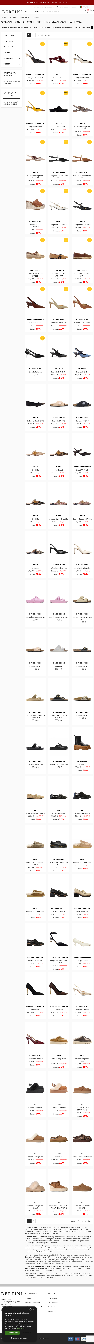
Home (3, 17)
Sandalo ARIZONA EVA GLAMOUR (35, 716)
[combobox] (58, 11)
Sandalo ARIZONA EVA (58, 617)
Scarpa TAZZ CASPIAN (82, 1157)
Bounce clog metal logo (58, 1060)
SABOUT (58, 1157)
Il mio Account (53, 1298)
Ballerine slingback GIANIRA (82, 128)
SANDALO (59, 470)
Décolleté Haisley (82, 1010)
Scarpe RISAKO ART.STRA (59, 275)
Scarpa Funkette (35, 1108)
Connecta (46, 1339)
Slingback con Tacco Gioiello (58, 962)
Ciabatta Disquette (35, 1157)
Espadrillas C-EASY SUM (82, 275)
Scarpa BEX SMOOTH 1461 (59, 863)
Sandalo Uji (58, 666)
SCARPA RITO (35, 323)
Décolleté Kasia (35, 372)
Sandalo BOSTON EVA (35, 617)
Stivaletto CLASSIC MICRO (82, 1207)
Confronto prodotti (55, 1307)
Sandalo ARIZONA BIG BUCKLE (82, 618)
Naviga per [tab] (9, 36)
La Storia (28, 1298)
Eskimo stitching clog (82, 862)
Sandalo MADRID (35, 666)
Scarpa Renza (82, 961)
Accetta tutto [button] (12, 1333)
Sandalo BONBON (58, 372)
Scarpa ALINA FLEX (82, 323)
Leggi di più (21, 1328)
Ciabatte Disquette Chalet (35, 1207)
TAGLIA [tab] (6, 52)
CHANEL (35, 470)
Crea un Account (64, 7)
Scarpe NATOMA (35, 961)
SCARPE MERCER (82, 813)
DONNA (13, 17)
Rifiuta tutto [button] (27, 1333)
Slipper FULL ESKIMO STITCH (35, 863)
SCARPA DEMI (59, 127)
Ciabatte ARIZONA (35, 764)
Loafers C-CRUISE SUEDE (35, 275)
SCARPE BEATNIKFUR (35, 813)
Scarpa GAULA (59, 911)
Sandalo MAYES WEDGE (35, 226)
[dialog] (19, 1324)
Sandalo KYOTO (58, 421)
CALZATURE (24, 17)
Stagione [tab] (8, 58)
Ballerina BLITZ (58, 813)
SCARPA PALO (82, 470)
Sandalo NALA (59, 78)
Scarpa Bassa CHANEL (58, 519)
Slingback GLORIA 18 (59, 225)
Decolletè (35, 1010)
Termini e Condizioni (32, 1302)
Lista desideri (38, 7)
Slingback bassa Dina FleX (59, 177)
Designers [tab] (8, 47)
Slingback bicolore (82, 78)
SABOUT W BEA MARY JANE (82, 1109)
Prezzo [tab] (7, 64)
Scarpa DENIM (82, 372)
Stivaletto (82, 764)
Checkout (52, 1311)
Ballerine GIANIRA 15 (35, 421)
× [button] (33, 1309)
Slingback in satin (35, 78)
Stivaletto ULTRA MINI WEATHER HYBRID (58, 1207)
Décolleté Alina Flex (59, 323)
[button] (19, 1338)
